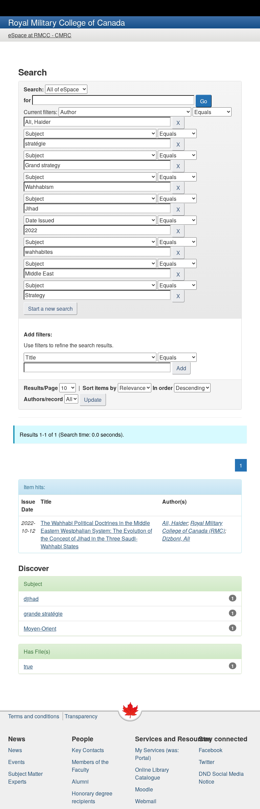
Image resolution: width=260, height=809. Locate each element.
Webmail (145, 801)
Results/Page (41, 388)
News (15, 750)
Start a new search (50, 308)
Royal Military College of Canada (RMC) (193, 526)
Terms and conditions (33, 716)
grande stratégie (43, 613)
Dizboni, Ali (176, 538)
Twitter (206, 762)
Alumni (80, 781)
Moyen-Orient (40, 628)
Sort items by (99, 388)
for (27, 100)
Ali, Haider (175, 523)
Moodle (144, 789)
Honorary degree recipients (92, 797)
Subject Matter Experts (25, 777)
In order (163, 388)
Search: (34, 89)
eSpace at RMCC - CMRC (39, 35)
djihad (31, 599)
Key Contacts (88, 750)
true (28, 666)
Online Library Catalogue (152, 773)
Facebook (210, 750)
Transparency (81, 716)
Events (16, 762)
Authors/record (43, 399)
